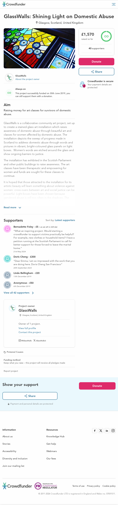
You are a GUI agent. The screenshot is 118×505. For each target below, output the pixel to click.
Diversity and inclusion (15, 458)
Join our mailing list (13, 465)
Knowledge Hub (55, 436)
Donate (96, 61)
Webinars (51, 451)
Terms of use (78, 486)
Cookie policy (109, 486)
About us (7, 436)
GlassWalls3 (41, 340)
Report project (11, 371)
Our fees (51, 458)
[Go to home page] (14, 4)
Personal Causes (15, 352)
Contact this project (30, 332)
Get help (51, 443)
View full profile (27, 328)
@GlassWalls (26, 340)
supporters (96, 48)
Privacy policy (93, 486)
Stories (6, 443)
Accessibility (9, 451)
